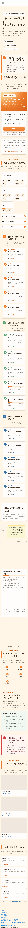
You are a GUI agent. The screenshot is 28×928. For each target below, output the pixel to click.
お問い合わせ (4, 917)
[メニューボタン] (2, 3)
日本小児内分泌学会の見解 (16, 751)
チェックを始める (13, 128)
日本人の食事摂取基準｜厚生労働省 (9, 919)
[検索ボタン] (25, 3)
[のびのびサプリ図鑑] (14, 3)
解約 (4, 183)
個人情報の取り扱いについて (16, 901)
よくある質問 (4, 915)
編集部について (4, 911)
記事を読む (11, 258)
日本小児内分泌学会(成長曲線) (8, 925)
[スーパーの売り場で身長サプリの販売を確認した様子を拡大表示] (11, 599)
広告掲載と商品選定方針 (7, 912)
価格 (17, 183)
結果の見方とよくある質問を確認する (12, 151)
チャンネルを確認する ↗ (7, 793)
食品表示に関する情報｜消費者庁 (9, 920)
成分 (9, 180)
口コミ (4, 180)
